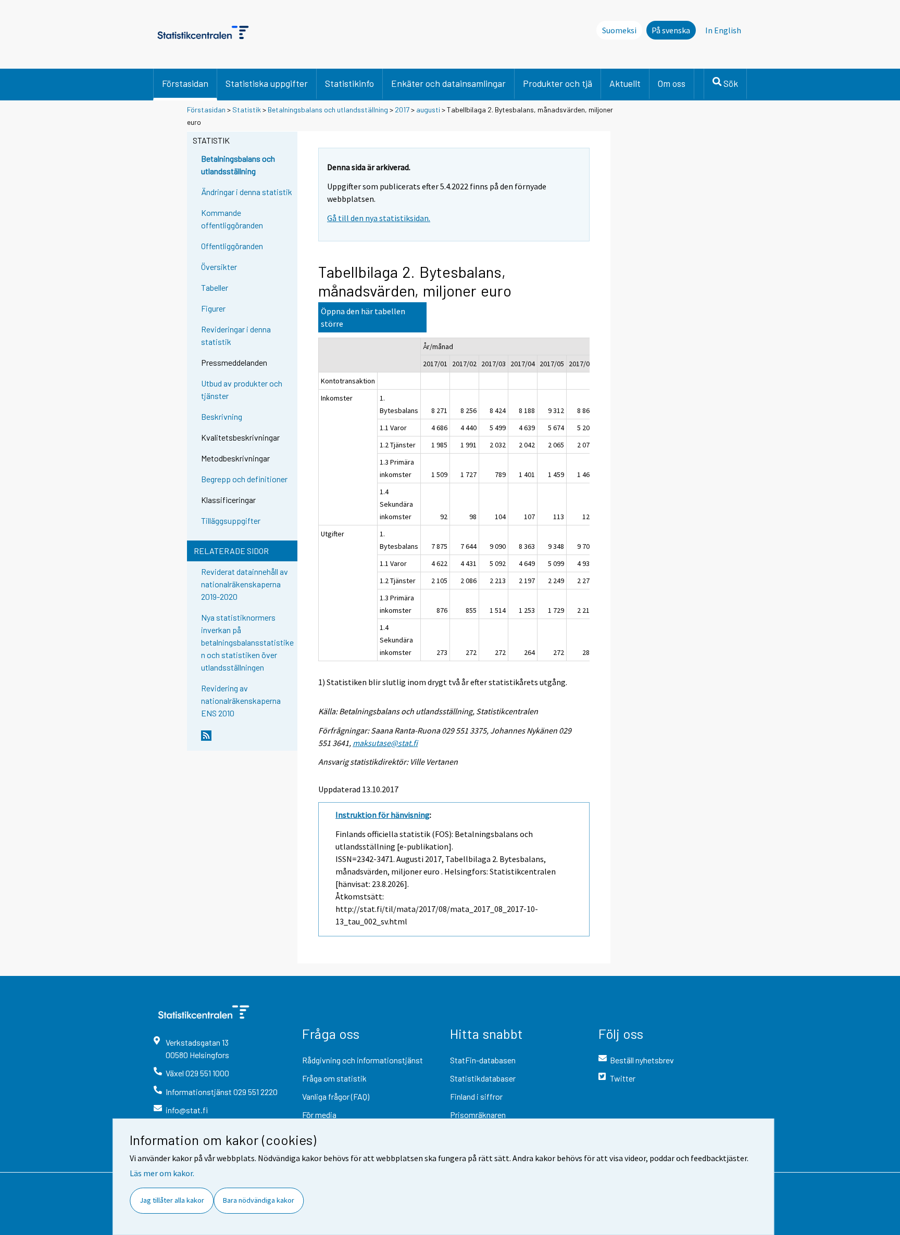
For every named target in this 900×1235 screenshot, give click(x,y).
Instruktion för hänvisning (382, 814)
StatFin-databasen (483, 1060)
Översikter (219, 267)
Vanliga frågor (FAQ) (335, 1096)
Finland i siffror (476, 1096)
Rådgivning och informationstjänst (362, 1060)
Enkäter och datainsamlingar (448, 83)
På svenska (671, 30)
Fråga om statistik (334, 1078)
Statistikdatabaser (483, 1078)
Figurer (213, 308)
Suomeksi (619, 30)
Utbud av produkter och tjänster (241, 389)
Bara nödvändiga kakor (258, 1200)
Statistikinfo (349, 83)
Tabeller (214, 287)
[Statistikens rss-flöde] (247, 739)
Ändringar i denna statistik (246, 192)
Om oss (671, 83)
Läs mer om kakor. (162, 1173)
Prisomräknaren (478, 1115)
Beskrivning (221, 416)
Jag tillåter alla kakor (172, 1200)
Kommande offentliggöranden (232, 219)
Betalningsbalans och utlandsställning (328, 109)
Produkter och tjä (557, 83)
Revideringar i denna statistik (236, 335)
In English (723, 30)
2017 (402, 109)
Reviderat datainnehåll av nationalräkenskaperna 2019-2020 (244, 584)
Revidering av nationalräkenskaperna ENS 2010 (241, 700)
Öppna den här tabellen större (363, 317)
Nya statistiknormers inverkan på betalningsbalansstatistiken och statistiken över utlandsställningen (247, 642)
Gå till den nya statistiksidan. (378, 218)
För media (319, 1115)
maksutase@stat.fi (385, 743)
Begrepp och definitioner (244, 479)
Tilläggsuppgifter (230, 520)
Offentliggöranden (232, 246)
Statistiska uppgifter (267, 83)
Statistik (246, 109)
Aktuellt (625, 83)
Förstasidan (185, 83)
